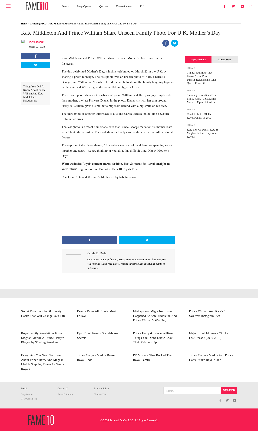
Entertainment (124, 6)
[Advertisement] (118, 207)
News (65, 6)
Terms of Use (100, 394)
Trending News (38, 23)
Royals (24, 388)
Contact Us (63, 388)
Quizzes (103, 6)
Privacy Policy (101, 388)
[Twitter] (174, 43)
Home (24, 23)
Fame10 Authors (65, 394)
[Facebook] (166, 43)
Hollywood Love (29, 399)
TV (142, 6)
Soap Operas (84, 6)
